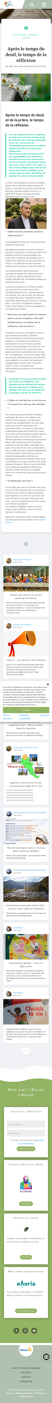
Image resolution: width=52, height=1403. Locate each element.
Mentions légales (24, 1393)
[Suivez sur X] (25, 1331)
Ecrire (26, 1257)
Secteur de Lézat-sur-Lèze (25, 747)
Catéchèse (18, 927)
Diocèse (33, 35)
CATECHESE (19, 35)
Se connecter (26, 1311)
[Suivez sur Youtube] (34, 1331)
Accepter (26, 710)
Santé (26, 38)
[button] (47, 684)
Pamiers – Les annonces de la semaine (26, 660)
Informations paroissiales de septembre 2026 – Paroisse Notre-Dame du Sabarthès (26, 725)
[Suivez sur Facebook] (16, 1331)
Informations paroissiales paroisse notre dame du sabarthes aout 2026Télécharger (26, 914)
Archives (26, 1372)
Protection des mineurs (26, 1368)
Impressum (44, 715)
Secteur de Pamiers (22, 559)
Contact (26, 1377)
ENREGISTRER (26, 1148)
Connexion (26, 1381)
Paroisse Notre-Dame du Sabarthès (29, 812)
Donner (26, 1203)
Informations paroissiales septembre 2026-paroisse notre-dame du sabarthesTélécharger (24, 734)
